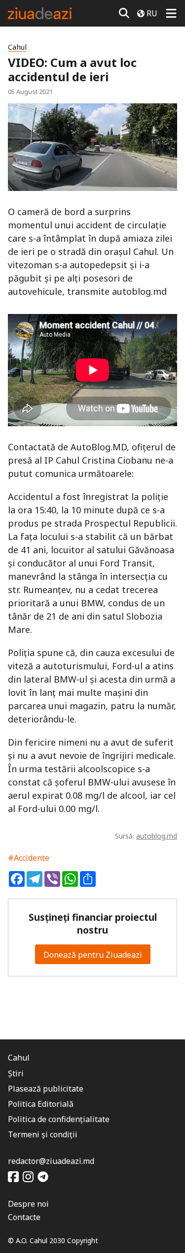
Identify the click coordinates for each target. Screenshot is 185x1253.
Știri (16, 1073)
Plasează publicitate (45, 1088)
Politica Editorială (41, 1103)
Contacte (24, 1217)
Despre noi (28, 1203)
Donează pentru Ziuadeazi (92, 954)
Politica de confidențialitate (59, 1119)
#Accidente (28, 857)
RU (152, 13)
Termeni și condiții (42, 1134)
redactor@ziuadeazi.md (51, 1161)
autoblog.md (156, 836)
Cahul (17, 47)
